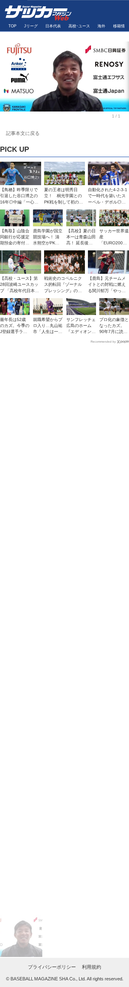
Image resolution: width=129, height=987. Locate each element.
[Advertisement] (64, 630)
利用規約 (91, 967)
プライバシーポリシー (52, 967)
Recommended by (103, 341)
